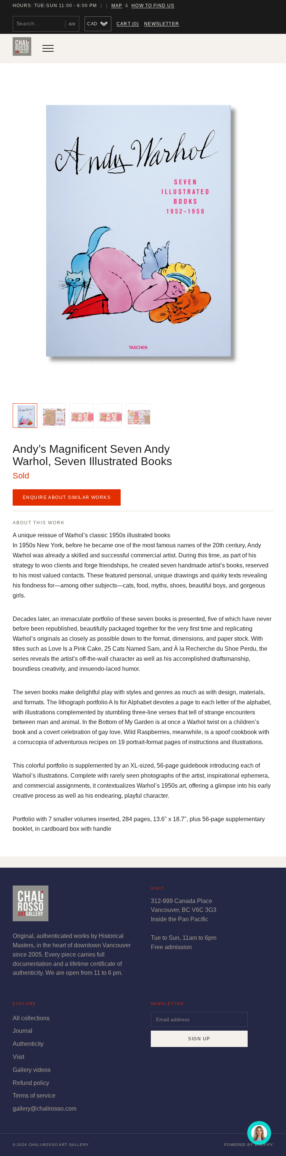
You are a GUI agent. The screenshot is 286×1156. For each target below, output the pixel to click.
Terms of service (34, 1095)
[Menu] (48, 48)
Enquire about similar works (67, 497)
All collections (31, 1018)
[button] (143, 235)
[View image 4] (110, 415)
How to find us (152, 5)
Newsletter (161, 24)
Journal (22, 1031)
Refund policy (31, 1083)
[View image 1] (25, 415)
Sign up (199, 1038)
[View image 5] (138, 415)
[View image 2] (53, 415)
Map (116, 5)
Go (72, 24)
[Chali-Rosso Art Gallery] (22, 48)
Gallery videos (32, 1070)
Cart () (128, 24)
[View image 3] (81, 415)
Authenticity (28, 1044)
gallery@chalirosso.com (44, 1108)
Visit (18, 1057)
